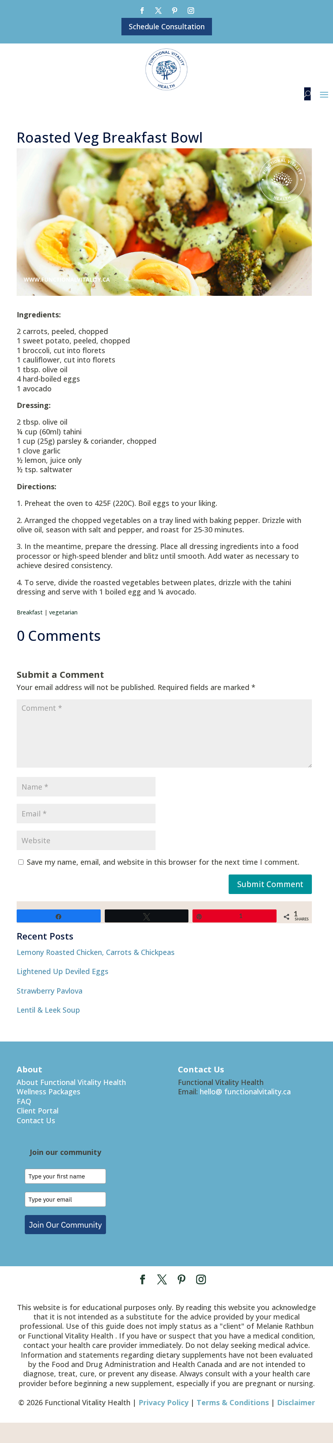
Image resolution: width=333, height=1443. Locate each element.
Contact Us (36, 1120)
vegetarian (63, 612)
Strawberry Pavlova (49, 991)
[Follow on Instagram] (190, 10)
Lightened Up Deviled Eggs (62, 971)
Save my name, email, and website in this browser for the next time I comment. (163, 862)
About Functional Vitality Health (71, 1082)
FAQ (24, 1101)
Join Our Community (65, 1224)
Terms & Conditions (233, 1402)
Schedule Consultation (167, 26)
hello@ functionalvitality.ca (245, 1091)
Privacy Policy (163, 1402)
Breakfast (30, 612)
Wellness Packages (48, 1091)
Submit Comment (270, 884)
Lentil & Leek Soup (48, 1010)
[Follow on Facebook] (142, 10)
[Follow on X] (158, 10)
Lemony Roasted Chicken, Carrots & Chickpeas (96, 952)
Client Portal (37, 1110)
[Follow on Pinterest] (174, 10)
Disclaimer (296, 1402)
